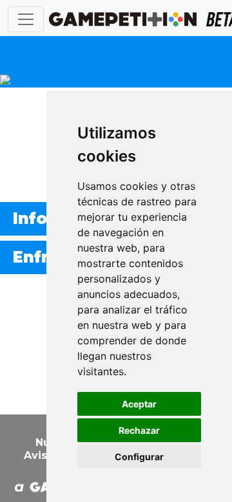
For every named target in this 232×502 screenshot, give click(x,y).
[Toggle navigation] (26, 19)
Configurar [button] (139, 456)
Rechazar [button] (139, 430)
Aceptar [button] (139, 403)
